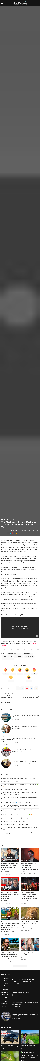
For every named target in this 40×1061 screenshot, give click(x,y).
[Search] (37, 3)
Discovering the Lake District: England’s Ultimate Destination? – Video (29, 1046)
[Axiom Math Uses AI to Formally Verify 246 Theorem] (6, 740)
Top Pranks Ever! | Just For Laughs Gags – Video (16, 824)
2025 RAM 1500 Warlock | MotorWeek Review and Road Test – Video (9, 1046)
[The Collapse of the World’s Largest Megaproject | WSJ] (6, 717)
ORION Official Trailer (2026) (10, 782)
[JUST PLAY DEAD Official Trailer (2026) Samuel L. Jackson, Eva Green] (6, 728)
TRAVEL (23, 889)
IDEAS (23, 860)
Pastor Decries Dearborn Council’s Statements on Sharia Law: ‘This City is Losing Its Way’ (24, 762)
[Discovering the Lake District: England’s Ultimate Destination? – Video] (30, 1037)
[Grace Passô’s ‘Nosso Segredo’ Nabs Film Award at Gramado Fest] (6, 1004)
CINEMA (4, 860)
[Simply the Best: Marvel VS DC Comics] (30, 944)
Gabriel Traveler (8, 959)
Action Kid (26, 900)
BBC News (6, 900)
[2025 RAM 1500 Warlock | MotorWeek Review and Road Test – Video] (10, 1037)
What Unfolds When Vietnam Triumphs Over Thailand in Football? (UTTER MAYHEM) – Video (29, 895)
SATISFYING (29, 656)
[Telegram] (14, 533)
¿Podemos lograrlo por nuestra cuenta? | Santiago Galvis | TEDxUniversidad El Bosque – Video (29, 867)
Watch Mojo (26, 957)
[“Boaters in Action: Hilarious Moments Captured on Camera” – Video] (6, 1016)
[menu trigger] (3, 3)
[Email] (16, 533)
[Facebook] (8, 533)
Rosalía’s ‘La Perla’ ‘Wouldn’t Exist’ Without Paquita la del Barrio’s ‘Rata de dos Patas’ (23, 980)
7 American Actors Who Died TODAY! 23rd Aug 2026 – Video (19, 778)
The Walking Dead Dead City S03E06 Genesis (15, 789)
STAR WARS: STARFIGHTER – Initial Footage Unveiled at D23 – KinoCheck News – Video (10, 866)
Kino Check (6, 871)
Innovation (8, 656)
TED (24, 873)
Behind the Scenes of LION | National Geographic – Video (29, 923)
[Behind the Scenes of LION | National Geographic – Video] (30, 913)
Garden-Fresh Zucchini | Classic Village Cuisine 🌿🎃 (17, 815)
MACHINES (19, 656)
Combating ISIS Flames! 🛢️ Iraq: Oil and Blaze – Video (17, 802)
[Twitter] (10, 533)
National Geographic (29, 928)
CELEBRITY (24, 949)
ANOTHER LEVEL (14, 653)
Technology (8, 659)
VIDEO (12, 519)
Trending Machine (14, 530)
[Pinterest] (12, 533)
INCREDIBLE (5, 519)
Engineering (28, 653)
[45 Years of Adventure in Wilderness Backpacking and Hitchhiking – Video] (10, 944)
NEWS (4, 889)
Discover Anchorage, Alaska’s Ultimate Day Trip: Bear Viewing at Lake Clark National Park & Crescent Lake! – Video (10, 925)
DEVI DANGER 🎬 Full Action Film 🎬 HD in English (16, 818)
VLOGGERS (5, 918)
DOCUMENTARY (26, 918)
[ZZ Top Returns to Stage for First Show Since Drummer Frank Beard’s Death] (6, 993)
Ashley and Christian (9, 931)
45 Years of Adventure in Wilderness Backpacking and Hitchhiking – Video (9, 954)
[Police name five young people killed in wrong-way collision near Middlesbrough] (10, 884)
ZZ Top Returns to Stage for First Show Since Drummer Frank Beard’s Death (24, 992)
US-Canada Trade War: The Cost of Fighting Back (16, 821)
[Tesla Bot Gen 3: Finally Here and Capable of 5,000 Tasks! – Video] (6, 752)
